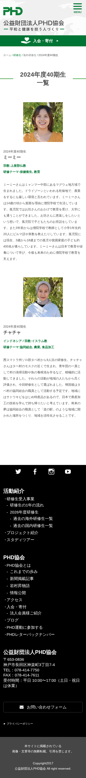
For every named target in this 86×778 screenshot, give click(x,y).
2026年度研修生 (24, 512)
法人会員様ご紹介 (26, 613)
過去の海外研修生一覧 (33, 518)
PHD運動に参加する (25, 627)
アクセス (14, 600)
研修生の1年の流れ (27, 505)
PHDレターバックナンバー (31, 634)
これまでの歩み (24, 571)
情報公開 (18, 593)
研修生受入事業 (20, 499)
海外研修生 (29, 55)
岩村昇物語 (20, 586)
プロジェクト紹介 (22, 533)
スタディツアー (20, 540)
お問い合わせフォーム (46, 707)
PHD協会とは (19, 565)
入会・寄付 (43, 41)
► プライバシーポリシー (18, 723)
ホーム (7, 55)
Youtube (68, 471)
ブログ (13, 620)
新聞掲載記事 (22, 578)
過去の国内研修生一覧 (33, 525)
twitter (18, 471)
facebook (35, 471)
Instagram (51, 471)
